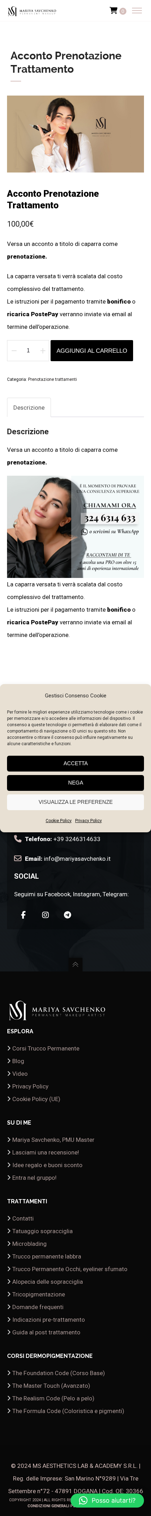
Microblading (29, 1243)
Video (20, 1073)
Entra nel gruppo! (34, 1177)
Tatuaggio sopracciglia (42, 1231)
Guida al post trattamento (46, 1332)
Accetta (76, 763)
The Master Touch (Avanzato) (51, 1385)
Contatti (23, 1218)
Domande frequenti (38, 1306)
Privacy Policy (88, 820)
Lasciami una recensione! (45, 1152)
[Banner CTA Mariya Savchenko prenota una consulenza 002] (75, 571)
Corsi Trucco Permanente (45, 1048)
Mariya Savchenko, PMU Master (53, 1139)
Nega (75, 783)
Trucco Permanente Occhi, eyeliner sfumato (69, 1269)
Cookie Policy (59, 820)
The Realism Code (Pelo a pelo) (53, 1398)
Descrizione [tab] (29, 407)
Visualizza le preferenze (76, 802)
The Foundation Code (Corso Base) (58, 1373)
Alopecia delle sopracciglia (47, 1281)
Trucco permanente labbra (46, 1256)
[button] (107, 1501)
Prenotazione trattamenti (52, 379)
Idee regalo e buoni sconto (47, 1165)
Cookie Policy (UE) (36, 1098)
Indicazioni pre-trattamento (48, 1319)
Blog (18, 1061)
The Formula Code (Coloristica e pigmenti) (68, 1410)
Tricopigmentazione (38, 1294)
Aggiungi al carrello (92, 350)
